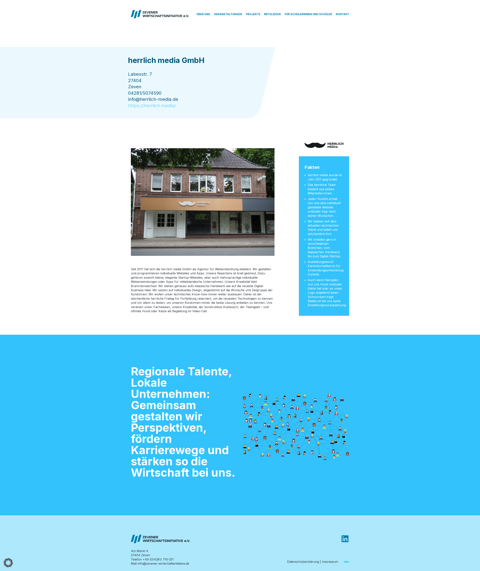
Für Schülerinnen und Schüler (308, 14)
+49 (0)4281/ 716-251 (158, 559)
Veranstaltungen (228, 14)
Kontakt (342, 14)
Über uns (203, 14)
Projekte (253, 14)
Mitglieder (272, 14)
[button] (8, 563)
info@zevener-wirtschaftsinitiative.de (163, 563)
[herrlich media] (346, 562)
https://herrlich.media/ (152, 105)
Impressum (330, 562)
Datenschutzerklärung (303, 562)
